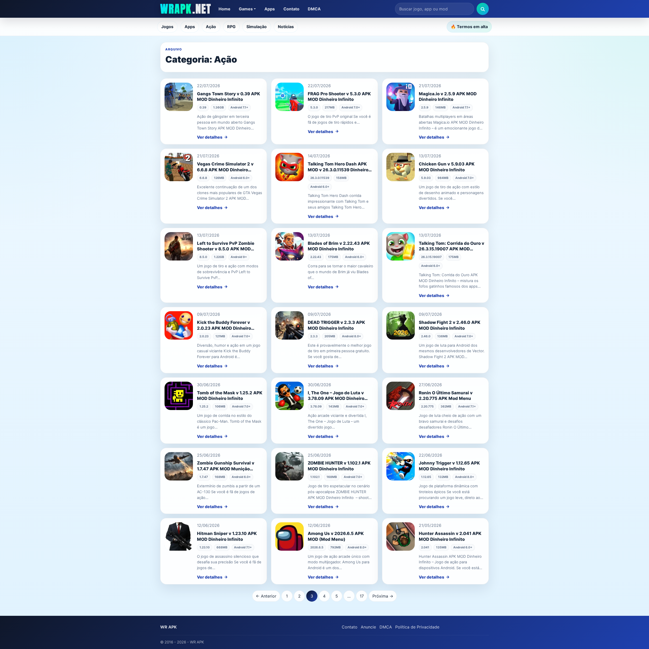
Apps (269, 8)
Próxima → (382, 596)
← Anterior (266, 596)
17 (362, 596)
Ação (211, 26)
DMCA (314, 8)
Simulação (256, 26)
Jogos (167, 26)
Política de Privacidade (417, 626)
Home (224, 8)
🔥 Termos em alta (469, 26)
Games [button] (246, 8)
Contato (291, 8)
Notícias (286, 26)
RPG (231, 26)
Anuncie (368, 626)
